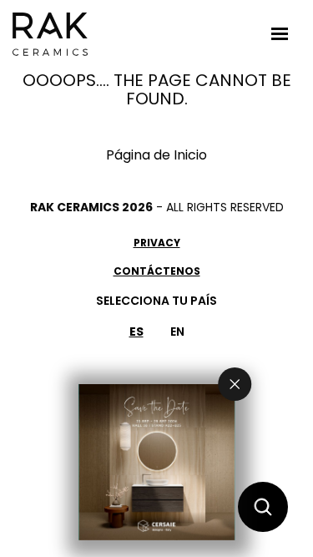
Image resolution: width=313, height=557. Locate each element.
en (177, 331)
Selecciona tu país (156, 300)
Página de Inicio (156, 155)
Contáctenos (157, 271)
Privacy (157, 242)
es (136, 331)
